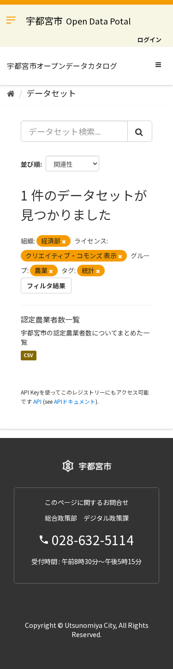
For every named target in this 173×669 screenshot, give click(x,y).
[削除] (64, 241)
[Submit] (139, 131)
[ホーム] (11, 93)
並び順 (30, 164)
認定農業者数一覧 (50, 319)
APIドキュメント (74, 401)
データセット (51, 93)
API (37, 401)
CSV (28, 355)
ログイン (149, 39)
